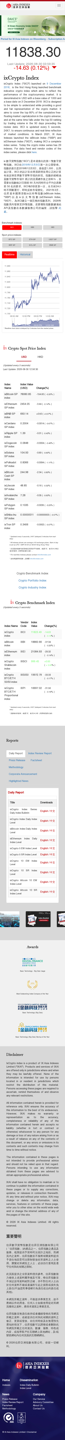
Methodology (9, 1409)
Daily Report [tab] (16, 753)
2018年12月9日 (31, 165)
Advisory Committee (43, 1402)
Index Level (25, 1388)
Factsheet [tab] (36, 760)
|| (11, 322)
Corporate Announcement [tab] (23, 774)
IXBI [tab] (32, 227)
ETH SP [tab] (32, 240)
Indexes (6, 1385)
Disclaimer (32, 1432)
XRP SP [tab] (12, 245)
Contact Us (39, 1409)
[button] (5, 25)
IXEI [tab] (52, 227)
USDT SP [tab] (53, 240)
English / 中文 (47, 811)
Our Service (39, 1399)
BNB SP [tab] (52, 245)
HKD (40, 357)
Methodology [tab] (16, 767)
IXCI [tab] (12, 227)
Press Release (9, 1399)
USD (24, 357)
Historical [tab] (25, 254)
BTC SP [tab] (12, 240)
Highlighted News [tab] (18, 781)
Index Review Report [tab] (40, 753)
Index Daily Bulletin (29, 1385)
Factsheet (7, 1405)
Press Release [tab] (17, 760)
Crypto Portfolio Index (32, 580)
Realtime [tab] (9, 254)
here (34, 152)
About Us (38, 1405)
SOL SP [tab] (32, 245)
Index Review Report (13, 1402)
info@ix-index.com (44, 555)
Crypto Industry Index (32, 587)
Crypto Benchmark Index (32, 573)
